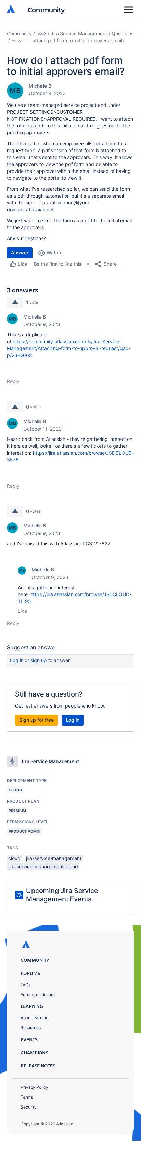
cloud (14, 858)
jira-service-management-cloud (43, 866)
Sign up (38, 660)
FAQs (25, 984)
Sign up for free (36, 720)
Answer (19, 252)
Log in (17, 660)
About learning (34, 1017)
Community (46, 9)
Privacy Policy (34, 1087)
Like (22, 611)
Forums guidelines (38, 994)
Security (29, 1107)
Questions (122, 33)
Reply (13, 381)
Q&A (41, 33)
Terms (27, 1097)
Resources (31, 1027)
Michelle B (40, 86)
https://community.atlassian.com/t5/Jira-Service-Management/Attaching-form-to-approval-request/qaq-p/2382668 (69, 348)
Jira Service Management (79, 33)
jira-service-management (53, 858)
